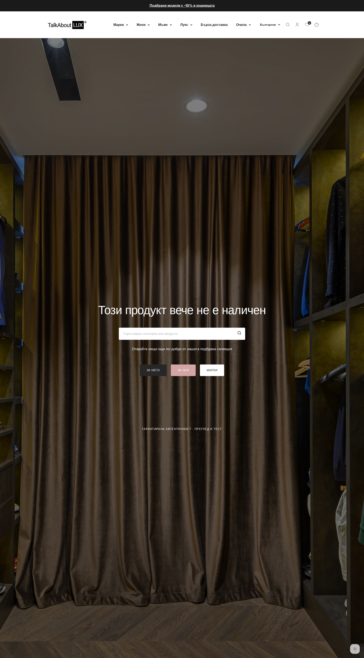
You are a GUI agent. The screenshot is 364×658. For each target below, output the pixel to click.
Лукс (184, 24)
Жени (141, 24)
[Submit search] (239, 333)
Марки (118, 24)
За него (153, 370)
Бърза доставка (214, 24)
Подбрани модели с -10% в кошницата (182, 5)
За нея (183, 370)
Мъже (163, 24)
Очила (241, 24)
